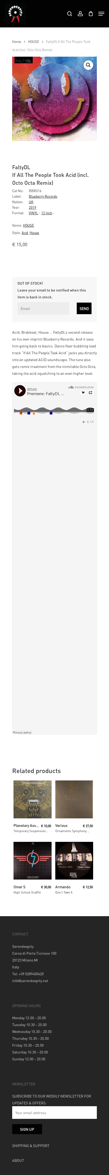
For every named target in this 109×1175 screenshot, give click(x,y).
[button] (88, 65)
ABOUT (18, 1160)
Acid (25, 232)
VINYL (33, 213)
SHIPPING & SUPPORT (30, 1145)
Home (16, 42)
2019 (32, 207)
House (34, 232)
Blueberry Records (43, 196)
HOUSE (33, 42)
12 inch (46, 213)
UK (31, 202)
